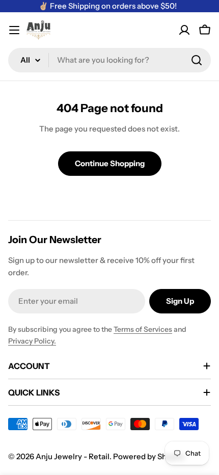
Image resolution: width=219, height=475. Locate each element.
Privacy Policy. (32, 341)
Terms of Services (143, 329)
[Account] (184, 30)
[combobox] (109, 60)
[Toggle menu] (14, 30)
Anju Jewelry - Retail (73, 456)
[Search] (196, 60)
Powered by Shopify (148, 456)
